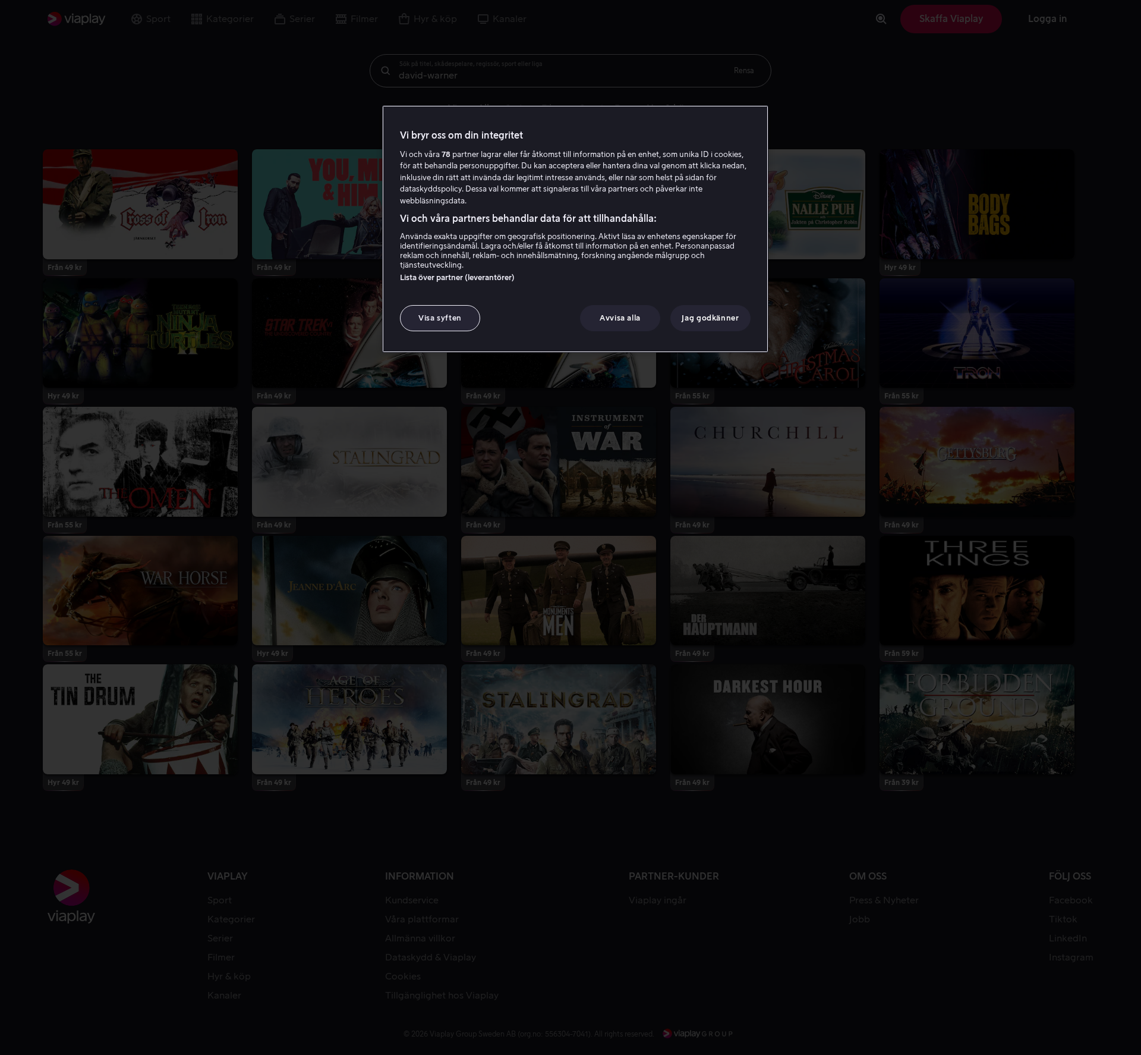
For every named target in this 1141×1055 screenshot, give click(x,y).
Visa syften (440, 318)
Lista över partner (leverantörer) (457, 277)
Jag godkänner (710, 318)
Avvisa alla (620, 318)
